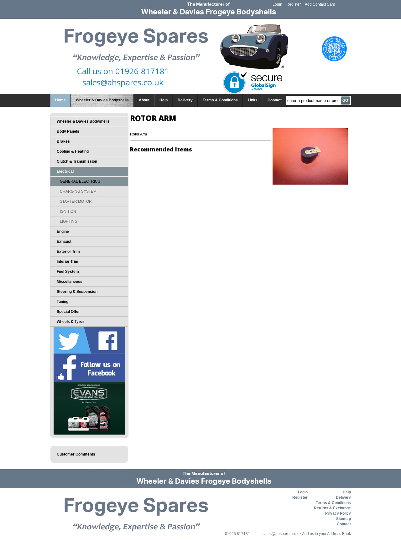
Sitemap (343, 519)
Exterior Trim (68, 251)
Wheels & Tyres (71, 321)
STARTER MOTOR (76, 201)
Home (60, 100)
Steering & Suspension (77, 291)
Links (253, 100)
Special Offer (68, 311)
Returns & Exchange (332, 508)
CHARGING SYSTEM (78, 191)
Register (293, 4)
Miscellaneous (69, 281)
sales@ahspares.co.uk (123, 82)
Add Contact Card (320, 4)
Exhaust (64, 241)
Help (163, 100)
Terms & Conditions (220, 100)
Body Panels (68, 131)
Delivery (185, 100)
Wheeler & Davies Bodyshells (102, 100)
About (144, 100)
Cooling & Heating (73, 151)
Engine (63, 231)
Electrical (65, 171)
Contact (275, 100)
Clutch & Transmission (77, 161)
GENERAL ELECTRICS (80, 181)
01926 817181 (142, 71)
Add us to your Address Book (326, 534)
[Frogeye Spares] (210, 47)
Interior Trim (67, 261)
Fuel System (68, 271)
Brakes (63, 141)
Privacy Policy (338, 513)
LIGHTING (68, 221)
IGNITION (68, 211)
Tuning (62, 301)
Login (277, 4)
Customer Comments (76, 454)
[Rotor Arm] (310, 183)
